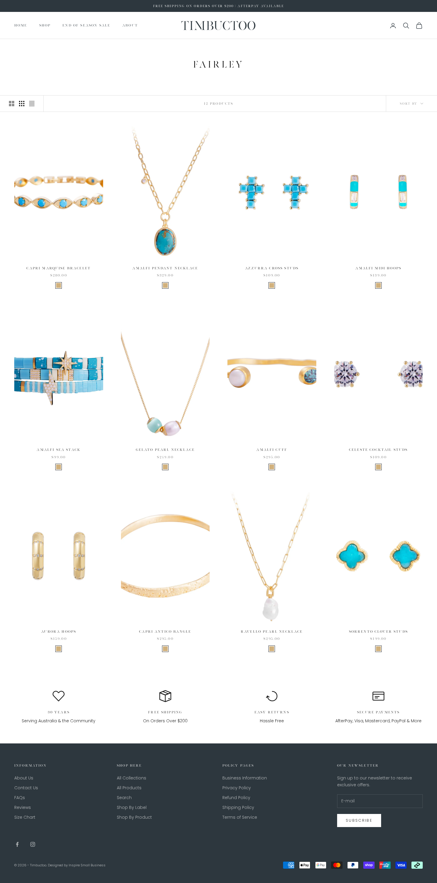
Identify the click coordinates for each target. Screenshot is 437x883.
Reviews (22, 807)
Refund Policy (236, 798)
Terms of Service (239, 817)
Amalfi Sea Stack (59, 449)
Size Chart (24, 817)
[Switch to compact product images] (31, 104)
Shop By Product (134, 817)
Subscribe (359, 820)
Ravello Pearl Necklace (272, 631)
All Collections (131, 778)
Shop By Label (132, 807)
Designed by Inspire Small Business (77, 865)
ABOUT (130, 25)
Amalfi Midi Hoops (378, 268)
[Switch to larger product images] (11, 104)
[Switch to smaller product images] (21, 104)
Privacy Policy (236, 788)
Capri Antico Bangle (165, 631)
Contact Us (26, 788)
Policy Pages (238, 765)
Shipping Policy (238, 807)
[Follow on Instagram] (33, 844)
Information (30, 765)
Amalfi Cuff (271, 449)
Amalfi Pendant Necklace (165, 268)
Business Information (244, 778)
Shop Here (129, 765)
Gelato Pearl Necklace (165, 449)
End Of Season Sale (86, 25)
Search (124, 798)
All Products (129, 788)
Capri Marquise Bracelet (58, 268)
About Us (23, 778)
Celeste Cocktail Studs (378, 449)
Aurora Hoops (58, 631)
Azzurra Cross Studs (271, 268)
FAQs (19, 798)
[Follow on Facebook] (17, 844)
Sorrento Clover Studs (378, 631)
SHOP (45, 25)
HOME (20, 25)
